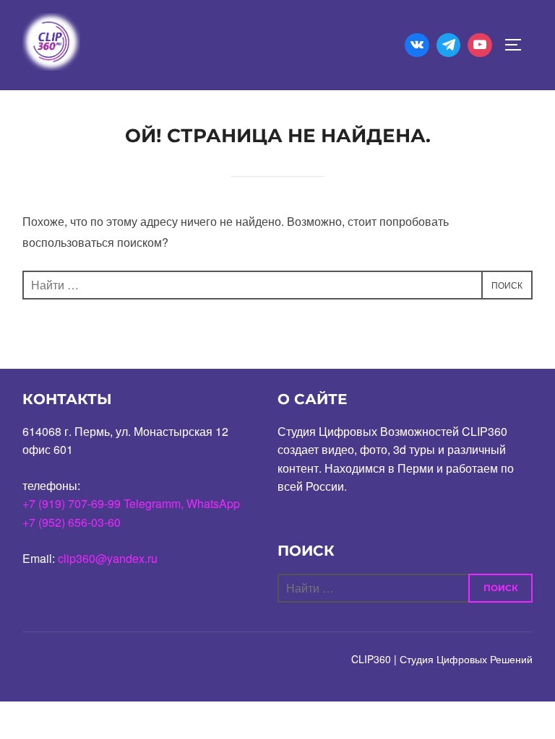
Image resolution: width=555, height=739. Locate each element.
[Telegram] (449, 45)
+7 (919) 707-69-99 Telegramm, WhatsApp (131, 503)
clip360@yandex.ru (108, 558)
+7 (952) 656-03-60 (71, 522)
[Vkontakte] (417, 45)
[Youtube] (480, 45)
